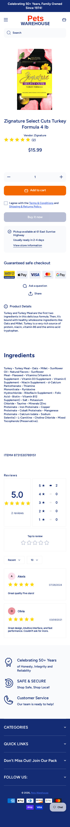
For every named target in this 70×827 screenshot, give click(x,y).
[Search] (7, 33)
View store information (27, 245)
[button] (64, 20)
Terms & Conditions (41, 203)
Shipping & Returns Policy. (25, 206)
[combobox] (35, 33)
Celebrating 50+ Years (36, 660)
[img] (17, 140)
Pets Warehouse (39, 792)
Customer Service (33, 698)
